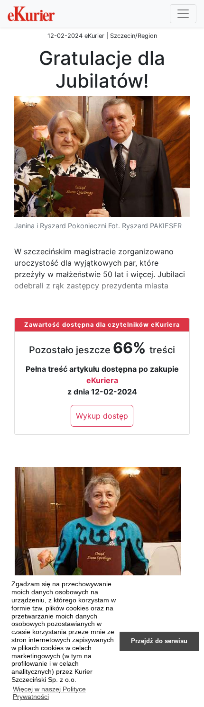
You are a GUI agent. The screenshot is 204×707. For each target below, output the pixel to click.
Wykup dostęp (102, 416)
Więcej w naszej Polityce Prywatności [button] (49, 693)
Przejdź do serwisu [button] (159, 641)
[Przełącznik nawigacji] (183, 13)
